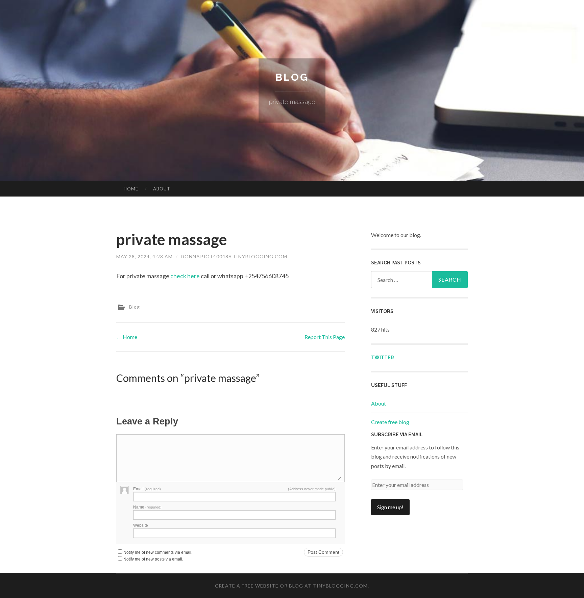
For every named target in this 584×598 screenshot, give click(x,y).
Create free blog (390, 422)
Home (131, 188)
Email (147, 489)
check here (185, 276)
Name (147, 507)
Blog (292, 77)
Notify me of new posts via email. (153, 559)
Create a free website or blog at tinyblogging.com (291, 586)
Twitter (382, 357)
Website (140, 525)
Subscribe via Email (397, 434)
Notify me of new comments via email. (157, 552)
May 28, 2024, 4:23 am (144, 256)
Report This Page (325, 337)
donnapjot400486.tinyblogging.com (234, 256)
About (161, 188)
